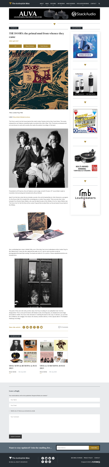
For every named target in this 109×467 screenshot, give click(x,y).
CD (15, 46)
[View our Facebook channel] (46, 458)
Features (53, 3)
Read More (12, 372)
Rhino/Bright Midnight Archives (21, 117)
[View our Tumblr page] (46, 461)
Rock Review (44, 46)
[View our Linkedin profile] (49, 461)
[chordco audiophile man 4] (85, 121)
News (47, 3)
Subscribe (94, 448)
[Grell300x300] (85, 46)
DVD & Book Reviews (83, 3)
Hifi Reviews (61, 3)
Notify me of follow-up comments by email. (23, 411)
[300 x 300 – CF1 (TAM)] (85, 84)
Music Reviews (70, 3)
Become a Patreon (76, 458)
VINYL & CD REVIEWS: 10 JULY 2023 (52, 367)
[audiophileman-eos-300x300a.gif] (85, 200)
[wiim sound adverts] (85, 158)
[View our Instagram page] (53, 458)
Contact (93, 3)
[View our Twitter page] (49, 458)
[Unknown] (54, 14)
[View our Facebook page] (42, 458)
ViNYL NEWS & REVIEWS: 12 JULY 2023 (23, 367)
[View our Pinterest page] (42, 461)
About (42, 3)
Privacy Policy (88, 458)
